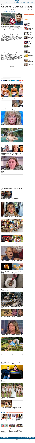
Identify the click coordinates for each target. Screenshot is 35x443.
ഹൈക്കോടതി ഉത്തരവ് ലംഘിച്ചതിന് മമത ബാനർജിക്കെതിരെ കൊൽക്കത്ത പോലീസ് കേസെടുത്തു (30, 48)
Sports (24, 2)
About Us (19, 437)
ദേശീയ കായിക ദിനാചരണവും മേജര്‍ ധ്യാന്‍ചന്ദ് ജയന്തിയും (30, 51)
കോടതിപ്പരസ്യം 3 (26, 19)
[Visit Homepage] (17, 1)
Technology (27, 2)
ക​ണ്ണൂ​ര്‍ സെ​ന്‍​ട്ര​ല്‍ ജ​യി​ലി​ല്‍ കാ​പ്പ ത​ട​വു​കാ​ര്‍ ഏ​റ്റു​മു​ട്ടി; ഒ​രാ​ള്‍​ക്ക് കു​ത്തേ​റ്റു (30, 42)
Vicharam (21, 2)
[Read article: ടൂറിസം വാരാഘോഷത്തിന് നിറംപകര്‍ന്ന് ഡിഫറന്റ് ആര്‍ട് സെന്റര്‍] (26, 55)
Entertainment (31, 2)
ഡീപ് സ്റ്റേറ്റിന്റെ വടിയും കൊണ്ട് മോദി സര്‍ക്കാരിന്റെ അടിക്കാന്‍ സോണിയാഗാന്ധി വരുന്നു (30, 34)
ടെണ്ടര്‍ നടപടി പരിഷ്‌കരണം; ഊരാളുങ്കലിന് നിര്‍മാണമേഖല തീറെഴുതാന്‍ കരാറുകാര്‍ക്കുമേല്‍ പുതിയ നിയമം (3, 430)
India (12, 2)
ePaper (7, 2)
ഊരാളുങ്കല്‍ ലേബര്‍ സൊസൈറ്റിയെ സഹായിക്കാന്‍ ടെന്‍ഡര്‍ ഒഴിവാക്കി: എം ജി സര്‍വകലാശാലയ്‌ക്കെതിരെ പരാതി (12, 430)
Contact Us (21, 437)
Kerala (9, 2)
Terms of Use (24, 437)
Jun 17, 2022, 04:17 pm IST (11, 11)
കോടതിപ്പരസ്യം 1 (26, 16)
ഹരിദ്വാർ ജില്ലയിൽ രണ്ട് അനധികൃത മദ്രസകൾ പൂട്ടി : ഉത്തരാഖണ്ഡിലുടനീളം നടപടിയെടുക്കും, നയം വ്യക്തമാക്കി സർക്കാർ (31, 39)
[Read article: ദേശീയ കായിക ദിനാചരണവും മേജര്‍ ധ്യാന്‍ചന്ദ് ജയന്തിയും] (26, 51)
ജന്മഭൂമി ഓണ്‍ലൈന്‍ (5, 11)
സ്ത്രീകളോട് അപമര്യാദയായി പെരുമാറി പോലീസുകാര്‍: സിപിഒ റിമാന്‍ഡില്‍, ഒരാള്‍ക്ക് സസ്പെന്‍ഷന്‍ (19, 430)
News (3, 4)
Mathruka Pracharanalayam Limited (5, 437)
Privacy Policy (27, 437)
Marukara (17, 2)
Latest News (3, 2)
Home (2, 4)
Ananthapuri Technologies (7, 438)
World (14, 2)
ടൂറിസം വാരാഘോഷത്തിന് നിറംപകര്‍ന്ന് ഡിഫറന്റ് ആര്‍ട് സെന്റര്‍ (30, 56)
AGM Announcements (31, 437)
